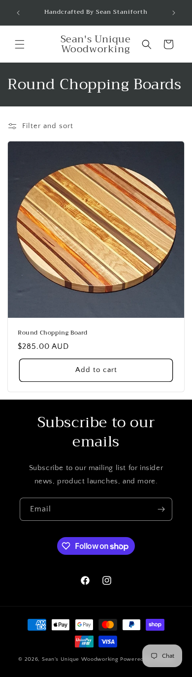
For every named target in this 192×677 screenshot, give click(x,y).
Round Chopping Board (53, 333)
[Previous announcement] (18, 13)
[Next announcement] (174, 13)
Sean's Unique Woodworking (81, 659)
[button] (20, 44)
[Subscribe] (161, 509)
